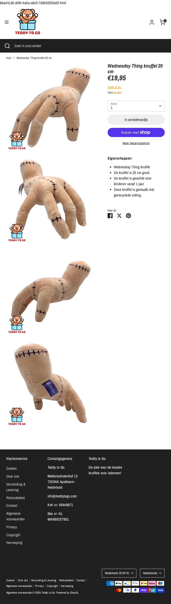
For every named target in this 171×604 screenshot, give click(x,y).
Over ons (12, 476)
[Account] (152, 21)
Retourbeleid (15, 497)
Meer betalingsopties (136, 143)
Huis (8, 58)
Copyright (13, 534)
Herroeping (14, 542)
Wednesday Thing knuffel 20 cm (34, 58)
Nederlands (150, 573)
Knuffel (117, 92)
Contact (11, 505)
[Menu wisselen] (7, 22)
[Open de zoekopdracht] (7, 45)
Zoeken (11, 468)
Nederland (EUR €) (117, 573)
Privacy (11, 527)
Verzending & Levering (43, 580)
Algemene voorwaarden (19, 586)
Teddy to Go (114, 87)
